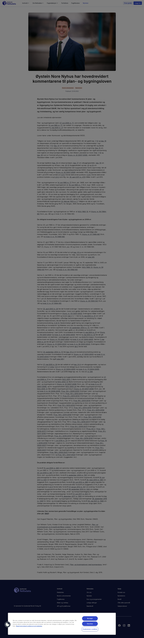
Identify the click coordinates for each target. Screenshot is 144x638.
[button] (7, 624)
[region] (62, 624)
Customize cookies (90, 629)
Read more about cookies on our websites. (29, 626)
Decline (90, 624)
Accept (90, 618)
